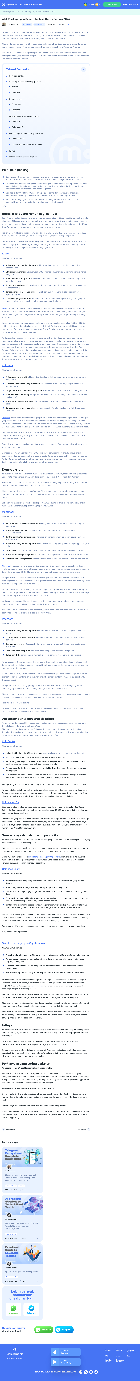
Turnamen (24, 4)
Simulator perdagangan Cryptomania (44, 857)
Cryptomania (37, 986)
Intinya (12, 151)
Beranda (108, 1350)
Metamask (16, 104)
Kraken (15, 87)
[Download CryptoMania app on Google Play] (66, 1362)
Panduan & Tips (27, 24)
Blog (40, 4)
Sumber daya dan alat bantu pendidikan (26, 133)
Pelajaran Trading (39, 24)
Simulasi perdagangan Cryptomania (27, 144)
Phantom (16, 110)
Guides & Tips (15, 12)
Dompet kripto (15, 99)
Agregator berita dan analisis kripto (24, 116)
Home (4, 12)
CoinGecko (16, 121)
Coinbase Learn (18, 138)
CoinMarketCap (18, 127)
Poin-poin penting (16, 76)
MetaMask (6, 566)
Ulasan (35, 4)
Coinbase (16, 92)
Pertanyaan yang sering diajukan (23, 157)
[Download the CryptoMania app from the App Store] (66, 1352)
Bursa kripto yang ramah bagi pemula (25, 82)
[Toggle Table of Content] (84, 69)
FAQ (30, 4)
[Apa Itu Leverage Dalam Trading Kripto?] (22, 1263)
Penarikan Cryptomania (131, 1351)
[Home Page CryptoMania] (10, 4)
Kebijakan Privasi (108, 1361)
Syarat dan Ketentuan (120, 1361)
